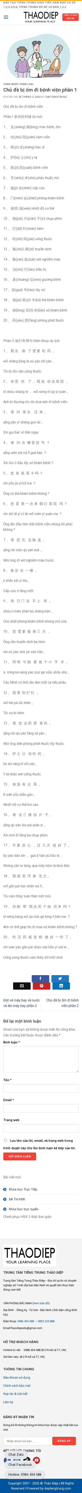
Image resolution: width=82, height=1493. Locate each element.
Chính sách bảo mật (17, 1385)
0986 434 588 (26, 1321)
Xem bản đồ (41, 1303)
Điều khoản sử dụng (16, 1377)
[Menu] (6, 17)
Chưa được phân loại (18, 84)
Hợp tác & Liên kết (15, 1394)
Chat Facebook (20, 1465)
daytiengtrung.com (57, 1488)
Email (8, 1100)
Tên (7, 1080)
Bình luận (11, 1042)
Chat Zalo (16, 1455)
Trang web (11, 1120)
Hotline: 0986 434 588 (25, 1475)
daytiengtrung (56, 96)
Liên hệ (8, 1402)
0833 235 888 (46, 1321)
